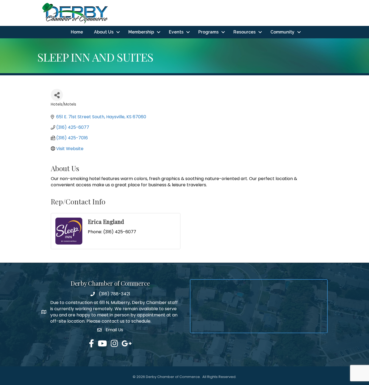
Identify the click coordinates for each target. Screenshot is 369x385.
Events (176, 32)
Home (77, 32)
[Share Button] (57, 95)
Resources (244, 32)
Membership (141, 32)
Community (282, 32)
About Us (103, 32)
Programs (208, 32)
